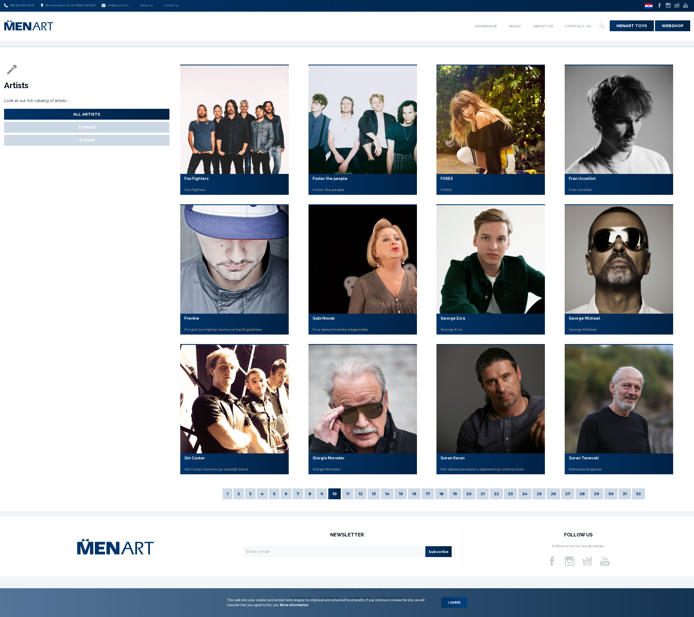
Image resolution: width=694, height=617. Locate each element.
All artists (86, 114)
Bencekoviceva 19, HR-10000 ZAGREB (70, 5)
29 (596, 493)
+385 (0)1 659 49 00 (21, 5)
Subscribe (438, 551)
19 (455, 493)
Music (515, 26)
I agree (454, 603)
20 (468, 493)
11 (347, 493)
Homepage (486, 26)
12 (360, 493)
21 (483, 493)
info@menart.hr (118, 5)
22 (496, 493)
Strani (87, 140)
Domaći (86, 127)
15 (401, 493)
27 (567, 493)
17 (428, 493)
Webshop (672, 25)
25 (539, 493)
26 (553, 493)
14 (387, 493)
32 (638, 493)
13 (374, 493)
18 (441, 493)
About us (146, 5)
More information (293, 605)
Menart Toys (631, 25)
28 (582, 493)
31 (625, 493)
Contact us (171, 5)
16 (414, 493)
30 (610, 493)
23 (510, 493)
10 (334, 493)
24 (525, 493)
